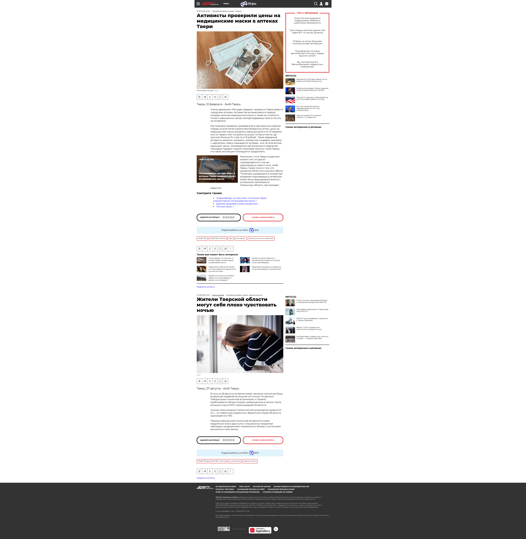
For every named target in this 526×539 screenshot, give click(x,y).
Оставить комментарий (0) (263, 217)
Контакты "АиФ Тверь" (225, 489)
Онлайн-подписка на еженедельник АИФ (291, 486)
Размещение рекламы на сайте (251, 489)
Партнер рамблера (239, 529)
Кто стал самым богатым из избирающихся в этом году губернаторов (308, 108)
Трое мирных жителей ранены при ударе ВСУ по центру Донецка (307, 31)
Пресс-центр (244, 486)
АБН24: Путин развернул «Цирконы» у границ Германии (312, 319)
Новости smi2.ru (206, 287)
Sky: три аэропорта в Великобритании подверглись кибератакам (307, 64)
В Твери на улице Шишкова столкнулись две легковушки (307, 42)
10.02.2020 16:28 (203, 11)
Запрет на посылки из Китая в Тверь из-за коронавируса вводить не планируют (221, 278)
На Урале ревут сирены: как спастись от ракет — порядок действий (312, 337)
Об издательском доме (226, 486)
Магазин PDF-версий (261, 486)
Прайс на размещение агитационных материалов (238, 492)
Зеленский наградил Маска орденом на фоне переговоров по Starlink (312, 89)
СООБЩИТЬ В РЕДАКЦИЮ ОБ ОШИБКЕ (278, 492)
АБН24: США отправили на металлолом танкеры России (308, 328)
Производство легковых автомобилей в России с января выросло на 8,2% (307, 53)
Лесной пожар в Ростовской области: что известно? (308, 116)
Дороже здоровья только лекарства (236, 203)
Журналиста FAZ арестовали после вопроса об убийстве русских (311, 80)
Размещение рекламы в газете (281, 489)
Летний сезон (224, 206)
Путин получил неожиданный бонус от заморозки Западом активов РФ (312, 301)
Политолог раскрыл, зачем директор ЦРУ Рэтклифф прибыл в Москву (312, 98)
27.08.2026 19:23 (203, 295)
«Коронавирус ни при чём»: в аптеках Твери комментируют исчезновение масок (240, 199)
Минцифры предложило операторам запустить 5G (312, 310)
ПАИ (199, 375)
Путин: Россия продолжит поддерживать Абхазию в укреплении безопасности (307, 20)
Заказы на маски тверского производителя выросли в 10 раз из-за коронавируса (266, 260)
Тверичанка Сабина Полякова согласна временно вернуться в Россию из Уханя (222, 269)
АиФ (216, 90)
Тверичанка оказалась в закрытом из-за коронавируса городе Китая (266, 268)
